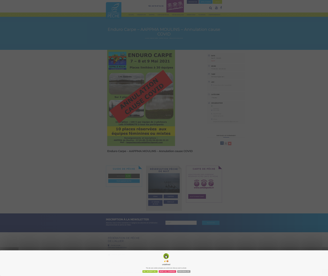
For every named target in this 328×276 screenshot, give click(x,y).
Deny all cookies (167, 271)
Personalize (184, 271)
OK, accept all (150, 271)
